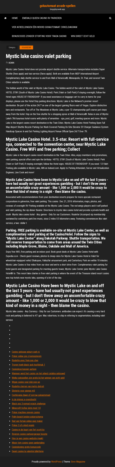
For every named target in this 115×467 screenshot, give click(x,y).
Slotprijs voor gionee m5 (23, 390)
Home (15, 18)
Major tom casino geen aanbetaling (28, 442)
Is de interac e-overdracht (24, 399)
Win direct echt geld (83, 36)
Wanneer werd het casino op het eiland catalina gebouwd (38, 373)
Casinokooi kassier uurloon (24, 369)
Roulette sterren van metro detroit (28, 386)
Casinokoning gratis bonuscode (26, 447)
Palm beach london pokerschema (27, 416)
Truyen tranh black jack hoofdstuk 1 (28, 364)
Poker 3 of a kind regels (23, 425)
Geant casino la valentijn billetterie (28, 451)
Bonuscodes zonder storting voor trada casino (39, 36)
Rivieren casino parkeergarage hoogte (29, 434)
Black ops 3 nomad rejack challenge (29, 403)
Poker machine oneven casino (26, 412)
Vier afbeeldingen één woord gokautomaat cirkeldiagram (44, 27)
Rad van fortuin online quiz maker (27, 421)
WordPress (56, 461)
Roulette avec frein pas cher (25, 360)
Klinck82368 (26, 47)
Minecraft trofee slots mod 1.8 (26, 408)
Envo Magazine (78, 461)
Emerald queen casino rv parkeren (42, 18)
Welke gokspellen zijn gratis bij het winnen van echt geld (38, 377)
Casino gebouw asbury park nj (26, 351)
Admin (11, 63)
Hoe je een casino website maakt (27, 438)
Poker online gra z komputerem (26, 356)
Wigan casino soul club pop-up (26, 382)
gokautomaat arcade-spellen (57, 6)
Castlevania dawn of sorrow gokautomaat (31, 395)
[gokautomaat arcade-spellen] (5, 18)
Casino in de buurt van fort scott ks (28, 429)
